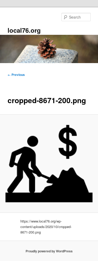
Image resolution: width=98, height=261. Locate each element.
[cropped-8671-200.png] (48, 163)
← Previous (16, 74)
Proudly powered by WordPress (49, 251)
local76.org (24, 30)
